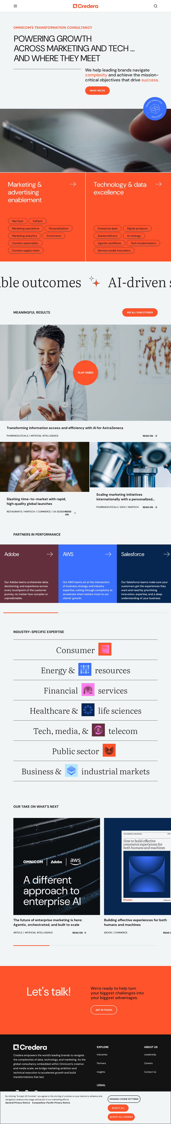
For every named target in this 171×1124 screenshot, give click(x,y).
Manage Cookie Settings (124, 1099)
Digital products (137, 228)
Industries (102, 1054)
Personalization (58, 228)
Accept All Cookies (121, 1116)
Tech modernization (143, 243)
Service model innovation (114, 250)
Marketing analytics (24, 236)
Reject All (118, 1108)
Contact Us (150, 1071)
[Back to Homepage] (85, 6)
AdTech (37, 221)
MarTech (17, 221)
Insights (101, 1071)
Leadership (150, 1054)
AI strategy (134, 236)
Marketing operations (25, 228)
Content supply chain (25, 250)
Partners (101, 1063)
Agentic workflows (109, 243)
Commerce (54, 236)
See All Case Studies (140, 312)
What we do (97, 90)
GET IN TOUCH (104, 1009)
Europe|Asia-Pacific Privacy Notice (51, 1102)
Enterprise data (107, 228)
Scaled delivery (107, 236)
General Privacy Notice (17, 1102)
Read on (148, 435)
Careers (148, 1063)
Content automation (25, 243)
